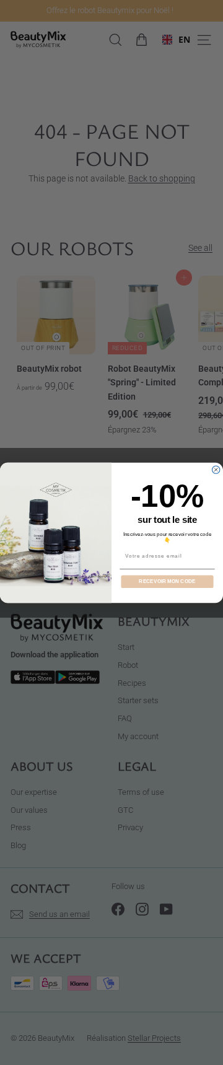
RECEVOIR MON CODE (167, 581)
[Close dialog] (216, 469)
